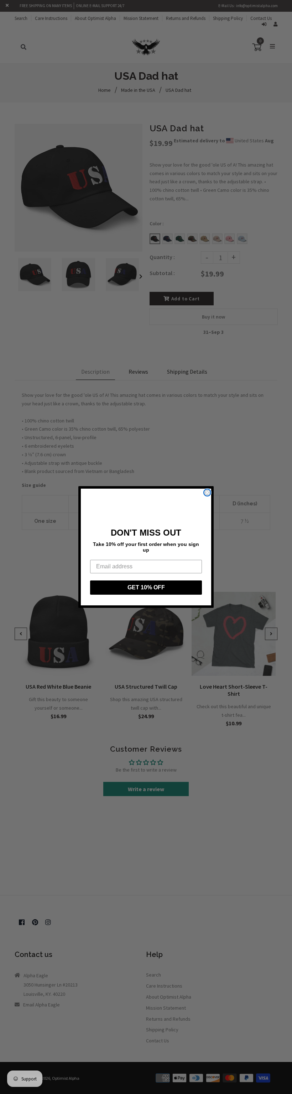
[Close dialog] (207, 492)
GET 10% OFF (146, 587)
